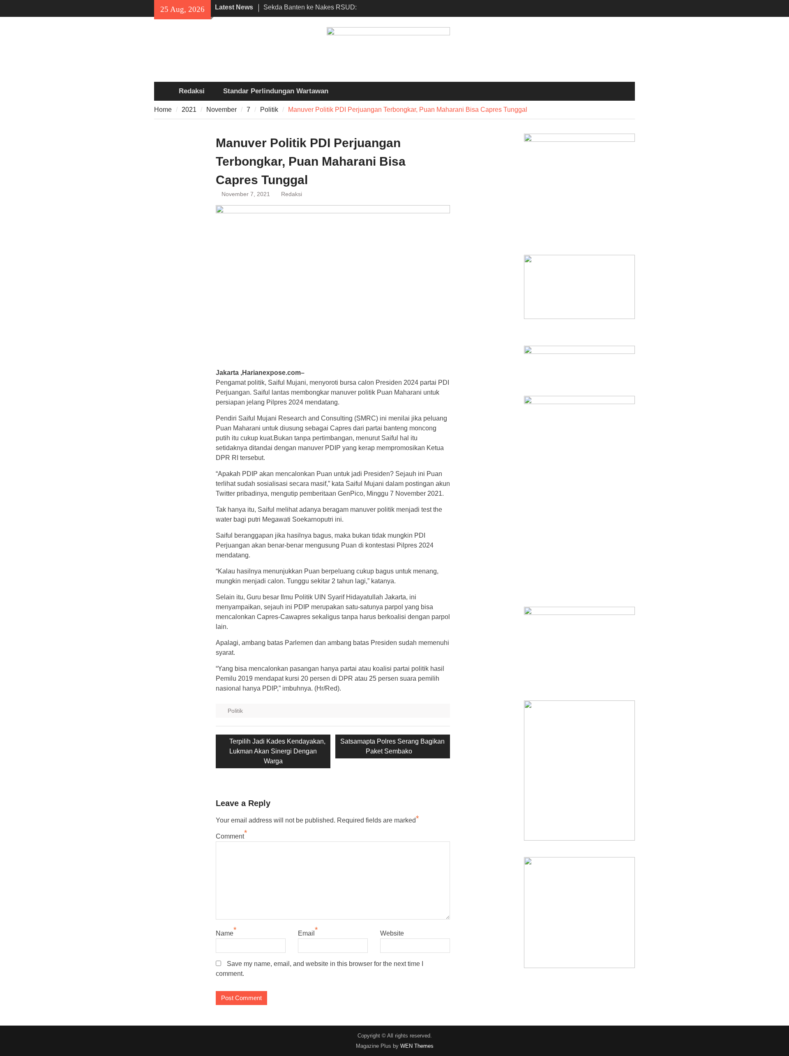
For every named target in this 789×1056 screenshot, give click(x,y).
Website (392, 933)
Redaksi (192, 91)
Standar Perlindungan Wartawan (275, 91)
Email (306, 933)
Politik (235, 710)
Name (224, 933)
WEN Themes (417, 1046)
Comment (230, 836)
